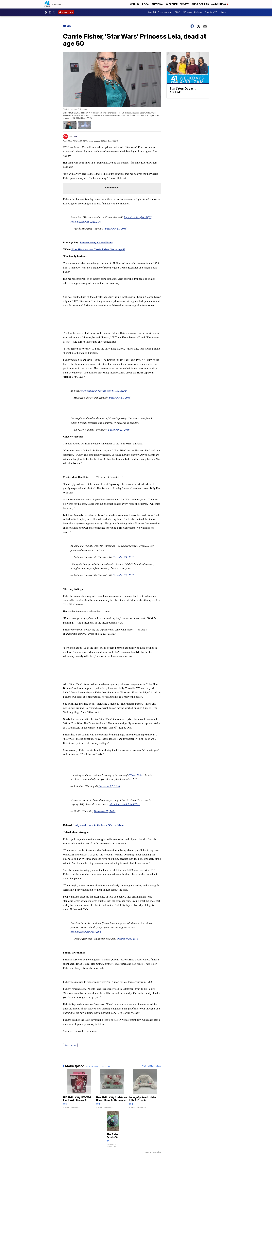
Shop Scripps (200, 4)
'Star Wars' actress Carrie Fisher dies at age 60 (98, 249)
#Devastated (88, 390)
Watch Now (219, 4)
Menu (133, 4)
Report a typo (70, 1045)
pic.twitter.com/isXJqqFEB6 (86, 931)
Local (146, 4)
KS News (198, 12)
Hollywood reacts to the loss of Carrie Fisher (99, 825)
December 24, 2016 (123, 557)
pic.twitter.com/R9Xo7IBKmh (111, 390)
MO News (187, 12)
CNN (75, 136)
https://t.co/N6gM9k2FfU (137, 217)
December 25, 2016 (127, 938)
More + (223, 12)
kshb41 (46, 12)
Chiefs (177, 12)
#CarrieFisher (136, 775)
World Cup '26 (211, 12)
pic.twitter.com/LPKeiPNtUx (125, 804)
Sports (185, 4)
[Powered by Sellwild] (157, 1152)
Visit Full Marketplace (151, 1066)
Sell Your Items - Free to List (97, 1067)
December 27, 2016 (116, 228)
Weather (172, 4)
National (158, 4)
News (67, 26)
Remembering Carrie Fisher (96, 242)
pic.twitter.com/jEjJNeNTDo (86, 221)
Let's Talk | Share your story (160, 12)
